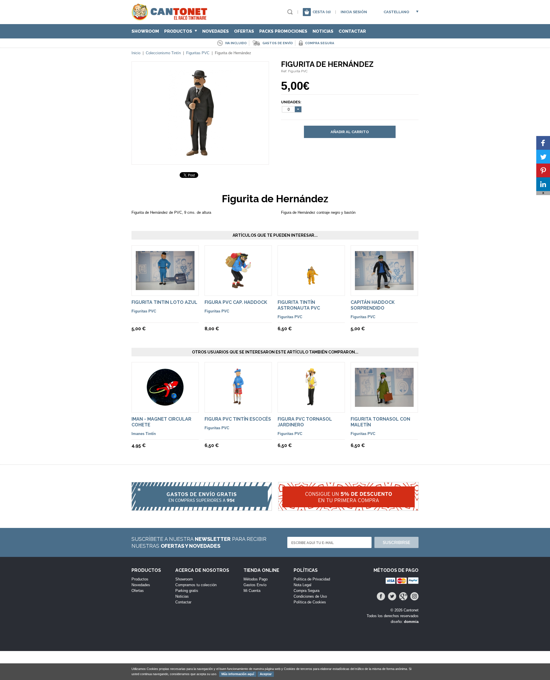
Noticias (323, 31)
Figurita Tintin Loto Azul (164, 302)
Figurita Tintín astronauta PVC (299, 305)
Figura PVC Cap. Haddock (236, 302)
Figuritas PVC (197, 53)
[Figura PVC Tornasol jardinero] (311, 405)
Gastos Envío (254, 585)
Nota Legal (302, 585)
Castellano (396, 12)
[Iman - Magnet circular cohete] (165, 405)
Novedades (215, 31)
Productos (178, 31)
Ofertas (244, 31)
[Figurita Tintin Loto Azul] (165, 287)
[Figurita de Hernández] (200, 154)
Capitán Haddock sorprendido (373, 305)
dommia (411, 621)
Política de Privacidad (312, 579)
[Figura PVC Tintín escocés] (238, 405)
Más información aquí (237, 674)
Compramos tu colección (196, 585)
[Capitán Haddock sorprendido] (384, 287)
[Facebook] (381, 596)
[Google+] (403, 596)
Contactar (352, 31)
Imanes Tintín (143, 434)
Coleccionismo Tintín (163, 53)
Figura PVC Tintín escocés (238, 419)
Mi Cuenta (251, 590)
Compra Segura (306, 590)
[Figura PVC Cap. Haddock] (238, 289)
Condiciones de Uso (310, 596)
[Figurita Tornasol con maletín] (384, 404)
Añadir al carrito (350, 132)
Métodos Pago (255, 579)
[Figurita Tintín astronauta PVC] (311, 289)
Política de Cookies (310, 602)
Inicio (135, 53)
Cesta (322, 12)
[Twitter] (392, 596)
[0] (307, 12)
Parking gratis (186, 590)
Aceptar (266, 674)
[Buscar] (290, 12)
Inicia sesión (354, 12)
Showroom (145, 31)
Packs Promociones (283, 31)
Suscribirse (396, 542)
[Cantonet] (170, 18)
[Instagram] (414, 596)
